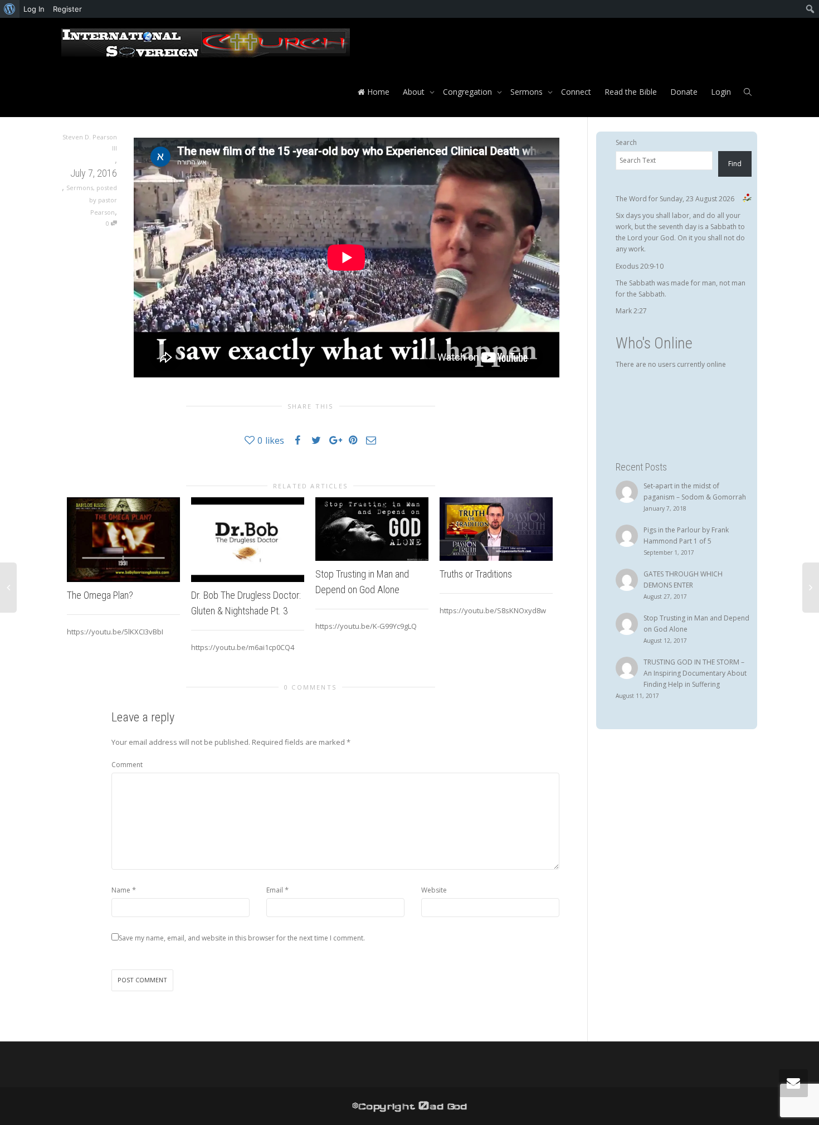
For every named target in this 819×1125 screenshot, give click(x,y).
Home (377, 91)
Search (626, 142)
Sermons (527, 91)
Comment (127, 764)
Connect (576, 91)
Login (721, 91)
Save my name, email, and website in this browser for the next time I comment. (242, 938)
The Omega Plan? (100, 595)
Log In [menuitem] (34, 8)
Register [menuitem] (67, 8)
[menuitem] (10, 9)
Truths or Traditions (476, 574)
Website (434, 890)
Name (120, 890)
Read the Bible (630, 91)
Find (735, 163)
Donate (684, 91)
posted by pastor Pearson (103, 199)
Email (274, 890)
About (415, 91)
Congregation (468, 91)
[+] (123, 539)
